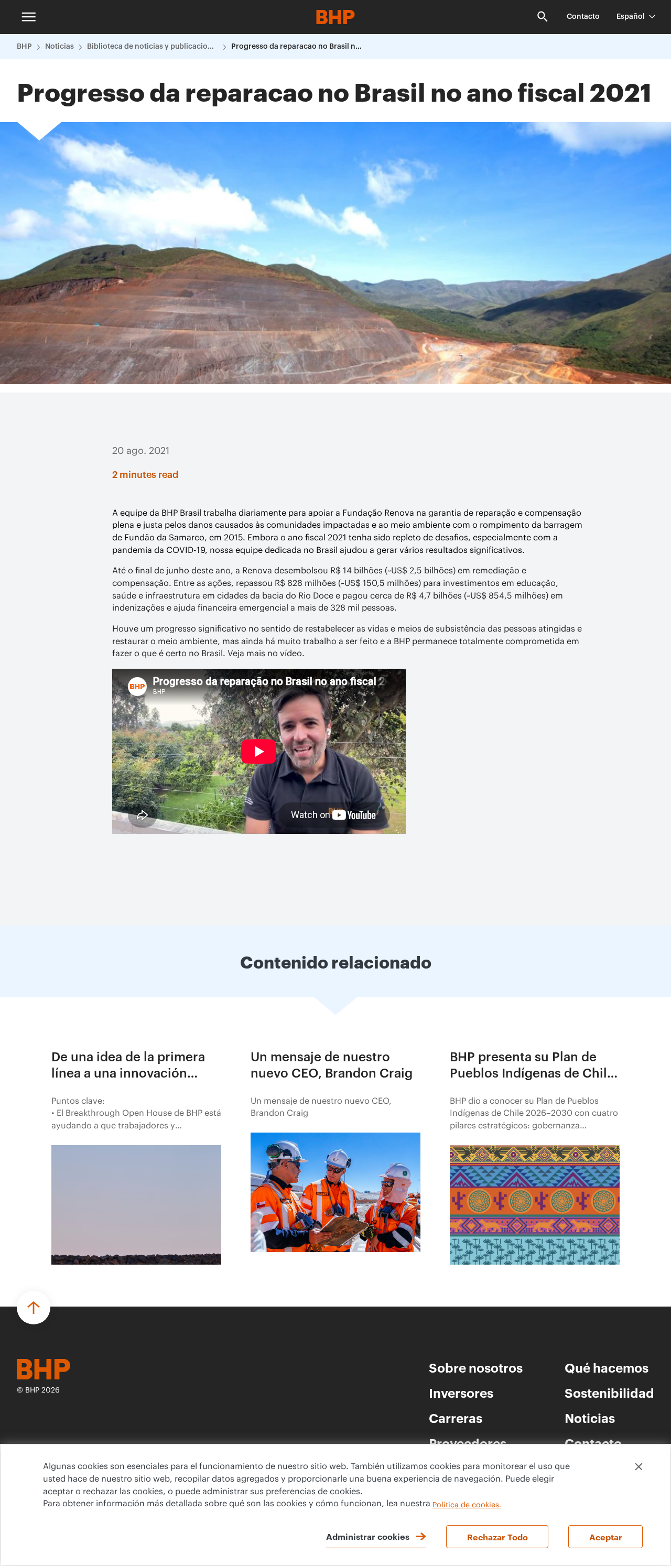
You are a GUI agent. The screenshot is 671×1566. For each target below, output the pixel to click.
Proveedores (467, 1442)
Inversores (461, 1392)
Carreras (455, 1417)
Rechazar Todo (497, 1536)
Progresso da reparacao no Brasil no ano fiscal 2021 (296, 46)
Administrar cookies (367, 1536)
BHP (24, 46)
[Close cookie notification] (639, 1467)
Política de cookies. (466, 1505)
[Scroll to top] (33, 1307)
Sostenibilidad (609, 1392)
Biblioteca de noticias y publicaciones (152, 46)
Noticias (59, 46)
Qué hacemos (606, 1367)
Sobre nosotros (476, 1367)
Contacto (583, 16)
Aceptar (605, 1536)
